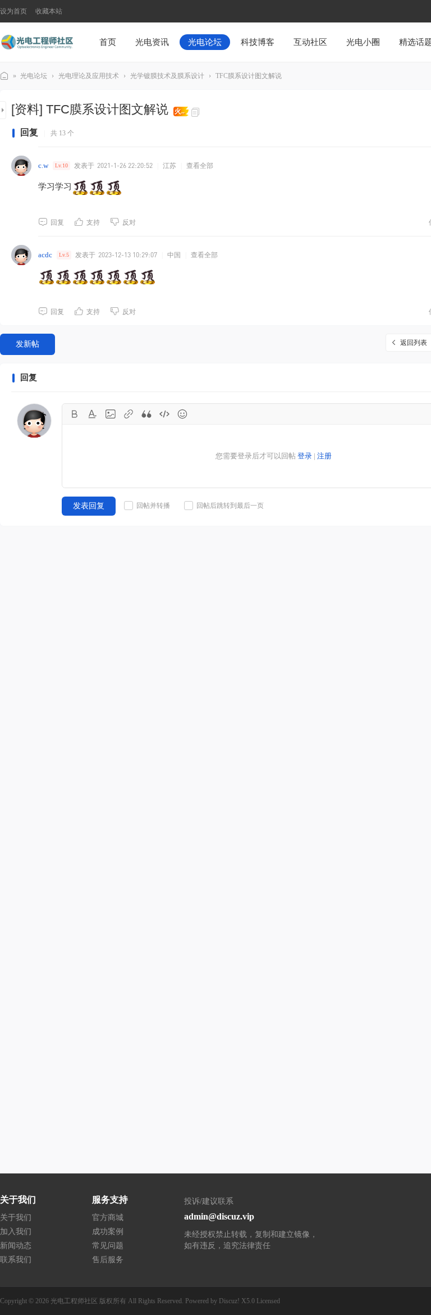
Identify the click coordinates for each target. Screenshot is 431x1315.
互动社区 (310, 42)
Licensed (268, 1301)
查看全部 (199, 166)
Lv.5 (64, 255)
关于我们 (15, 1217)
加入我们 (15, 1231)
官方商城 (107, 1217)
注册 (324, 456)
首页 (107, 42)
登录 (304, 456)
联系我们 (15, 1259)
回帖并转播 (153, 505)
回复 (57, 222)
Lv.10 (61, 165)
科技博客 (257, 42)
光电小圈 (363, 42)
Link (128, 414)
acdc (45, 255)
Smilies (182, 414)
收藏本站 (48, 11)
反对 (129, 222)
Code (164, 414)
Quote (146, 414)
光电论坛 (205, 42)
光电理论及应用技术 (88, 76)
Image (110, 414)
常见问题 (107, 1245)
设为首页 (13, 11)
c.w (43, 165)
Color (92, 414)
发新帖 (27, 344)
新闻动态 (15, 1245)
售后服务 (107, 1259)
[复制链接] (197, 111)
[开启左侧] (3, 110)
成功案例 (107, 1231)
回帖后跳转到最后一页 (230, 505)
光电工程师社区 (4, 76)
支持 (93, 222)
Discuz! (229, 1301)
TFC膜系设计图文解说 (249, 76)
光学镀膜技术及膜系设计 (167, 76)
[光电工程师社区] (36, 41)
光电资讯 (152, 42)
